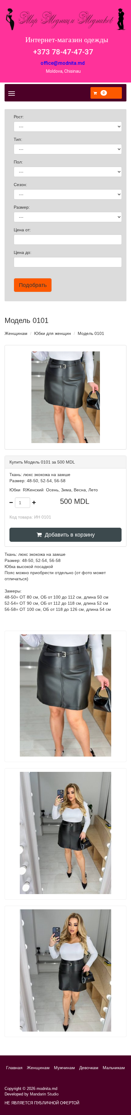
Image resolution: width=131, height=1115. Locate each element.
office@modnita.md (63, 63)
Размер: (22, 207)
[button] (100, 93)
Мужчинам (64, 1067)
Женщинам (16, 333)
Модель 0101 (91, 333)
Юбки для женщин (52, 333)
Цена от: (23, 229)
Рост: (19, 116)
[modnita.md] (65, 19)
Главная (14, 1067)
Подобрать (33, 285)
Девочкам (88, 1067)
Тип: (18, 139)
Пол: (19, 162)
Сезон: (21, 184)
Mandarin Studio (44, 1094)
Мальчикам (114, 1067)
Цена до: (23, 252)
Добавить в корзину (68, 535)
